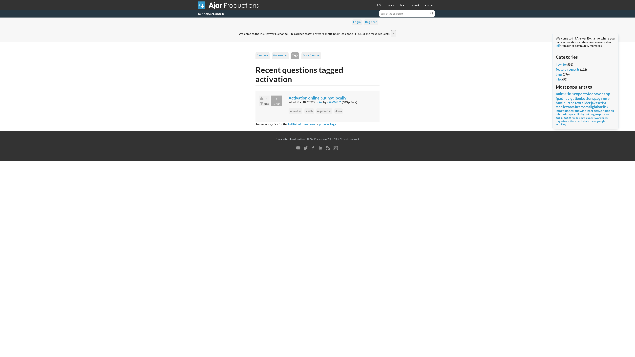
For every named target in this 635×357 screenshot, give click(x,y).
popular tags (327, 124)
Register (371, 22)
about (415, 5)
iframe (580, 107)
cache (580, 121)
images (561, 111)
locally (309, 111)
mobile (561, 107)
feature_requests (568, 69)
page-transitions (566, 121)
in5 (379, 5)
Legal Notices (297, 139)
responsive (602, 114)
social (559, 117)
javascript (598, 103)
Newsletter (282, 139)
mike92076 (334, 102)
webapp (603, 93)
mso (606, 98)
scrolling (561, 124)
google (601, 121)
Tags (295, 55)
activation (295, 111)
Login (357, 22)
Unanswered (280, 55)
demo (338, 111)
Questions (262, 55)
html (559, 103)
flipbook (608, 111)
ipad (559, 98)
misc (320, 102)
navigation (572, 98)
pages (567, 117)
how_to (561, 64)
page (598, 98)
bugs (559, 74)
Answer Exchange (214, 13)
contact (429, 5)
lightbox (596, 107)
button (569, 103)
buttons (587, 98)
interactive (594, 111)
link (605, 107)
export (580, 93)
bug (592, 114)
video (591, 93)
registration (324, 111)
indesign (572, 111)
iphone (560, 114)
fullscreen (590, 121)
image (569, 114)
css (587, 107)
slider (586, 103)
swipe (582, 111)
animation (565, 93)
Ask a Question (311, 55)
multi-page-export (583, 117)
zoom (570, 107)
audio (577, 114)
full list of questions (301, 124)
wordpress (602, 117)
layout (585, 114)
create (390, 5)
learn (403, 5)
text (578, 103)
